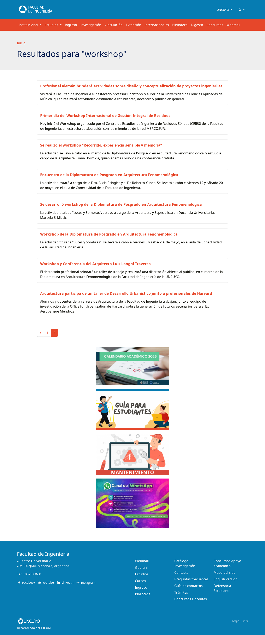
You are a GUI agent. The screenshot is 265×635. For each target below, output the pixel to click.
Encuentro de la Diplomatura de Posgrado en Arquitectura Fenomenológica (109, 174)
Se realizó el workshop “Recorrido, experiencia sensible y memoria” (101, 145)
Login (236, 621)
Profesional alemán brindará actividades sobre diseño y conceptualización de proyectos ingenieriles (131, 85)
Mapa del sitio (225, 572)
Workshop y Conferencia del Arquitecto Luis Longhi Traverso (95, 263)
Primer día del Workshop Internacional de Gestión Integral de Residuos (105, 115)
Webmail (233, 25)
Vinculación (114, 25)
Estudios (141, 574)
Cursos (140, 580)
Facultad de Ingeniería (43, 553)
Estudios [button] (52, 25)
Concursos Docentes (190, 599)
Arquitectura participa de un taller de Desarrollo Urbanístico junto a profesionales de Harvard (126, 293)
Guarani (141, 567)
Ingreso (71, 25)
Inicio (21, 43)
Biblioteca (180, 25)
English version (225, 579)
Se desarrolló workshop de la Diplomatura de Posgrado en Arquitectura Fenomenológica (121, 204)
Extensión (133, 25)
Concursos (214, 25)
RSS (245, 621)
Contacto (181, 572)
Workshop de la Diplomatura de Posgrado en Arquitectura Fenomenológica (109, 234)
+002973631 (32, 574)
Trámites (181, 592)
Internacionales (157, 25)
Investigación (90, 25)
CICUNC (46, 628)
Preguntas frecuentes (191, 579)
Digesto (197, 25)
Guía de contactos (188, 585)
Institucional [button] (29, 25)
